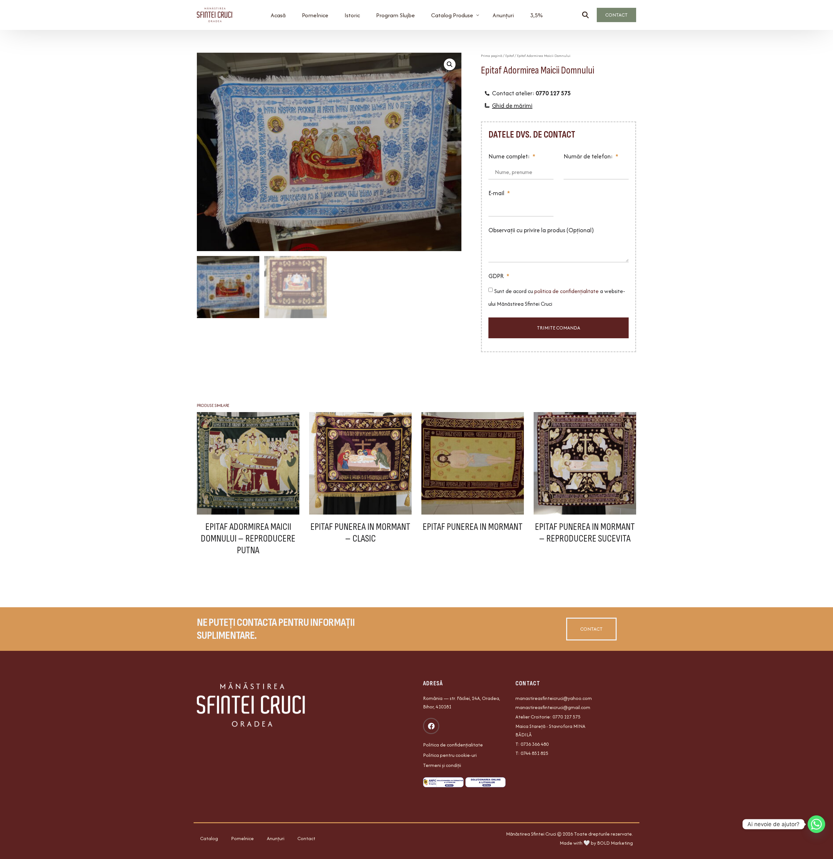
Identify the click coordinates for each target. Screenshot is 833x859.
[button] (450, 64)
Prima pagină (491, 55)
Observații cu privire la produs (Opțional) (541, 230)
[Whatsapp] (816, 824)
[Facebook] (431, 726)
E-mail (497, 193)
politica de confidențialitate (567, 291)
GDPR (496, 276)
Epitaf (509, 55)
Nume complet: (509, 156)
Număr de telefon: (589, 156)
